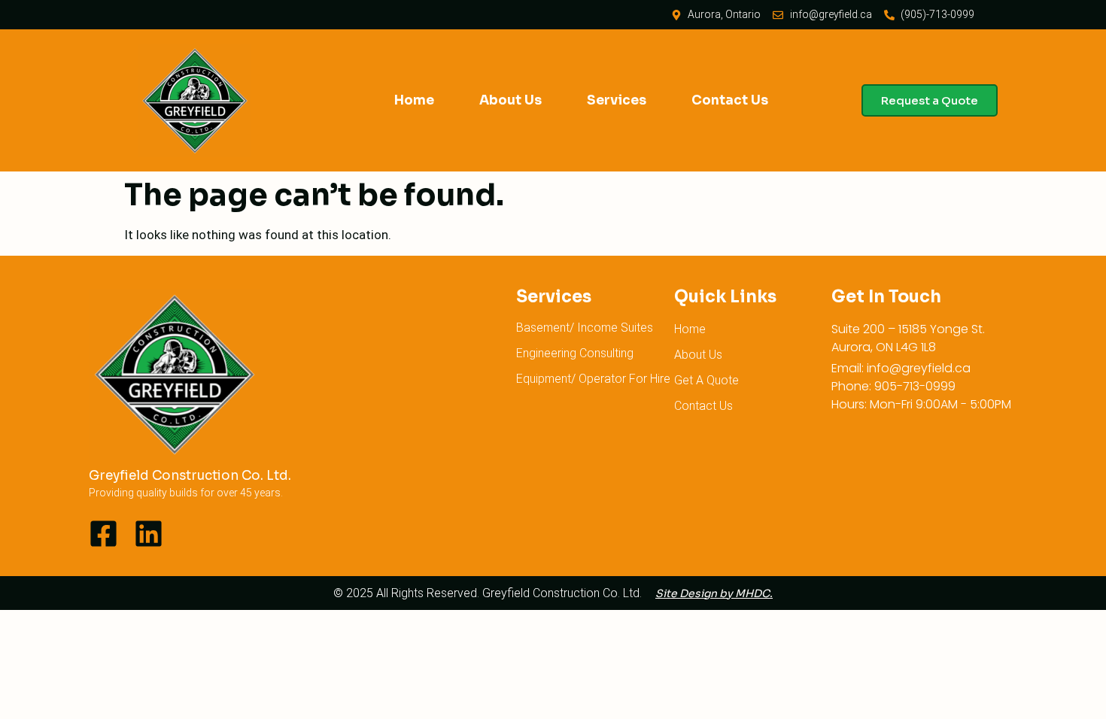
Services (616, 100)
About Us (510, 100)
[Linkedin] (148, 533)
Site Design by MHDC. (714, 593)
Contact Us (729, 100)
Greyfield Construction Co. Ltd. (190, 476)
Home (414, 100)
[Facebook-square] (103, 533)
